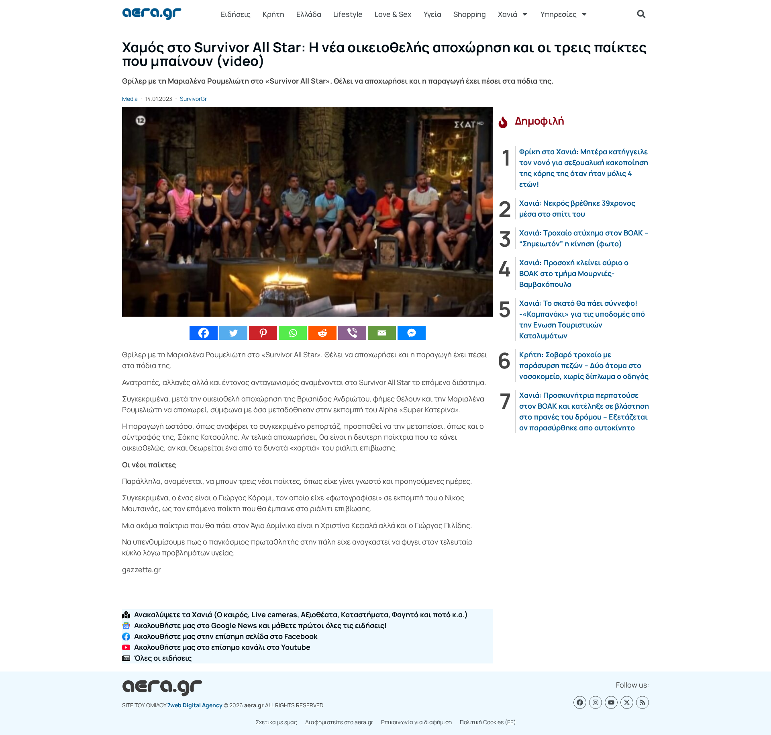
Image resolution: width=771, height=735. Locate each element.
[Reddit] (322, 333)
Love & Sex (393, 14)
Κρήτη (273, 14)
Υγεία (432, 14)
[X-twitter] (626, 702)
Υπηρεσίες (559, 14)
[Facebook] (204, 333)
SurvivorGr (193, 98)
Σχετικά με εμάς (276, 722)
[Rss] (642, 702)
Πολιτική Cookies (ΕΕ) (488, 722)
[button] (641, 14)
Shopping (469, 14)
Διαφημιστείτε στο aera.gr (339, 722)
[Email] (382, 333)
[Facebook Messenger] (412, 333)
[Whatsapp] (293, 333)
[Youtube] (611, 702)
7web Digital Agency (194, 705)
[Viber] (352, 333)
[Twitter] (233, 333)
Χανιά (507, 14)
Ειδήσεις (236, 14)
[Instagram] (595, 702)
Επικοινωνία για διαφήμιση (416, 722)
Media (130, 98)
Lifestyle (348, 14)
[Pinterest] (263, 333)
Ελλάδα (308, 14)
